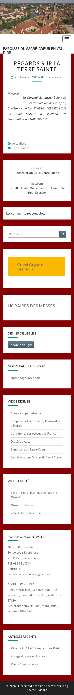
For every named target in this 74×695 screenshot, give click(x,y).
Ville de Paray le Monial (26, 513)
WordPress (58, 686)
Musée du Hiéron (22, 505)
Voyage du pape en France (28, 656)
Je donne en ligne (21, 345)
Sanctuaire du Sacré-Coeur (28, 449)
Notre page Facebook (25, 378)
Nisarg (42, 690)
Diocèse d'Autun (21, 441)
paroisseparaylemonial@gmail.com (29, 574)
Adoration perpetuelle (26, 413)
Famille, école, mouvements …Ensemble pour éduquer (37, 188)
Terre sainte (20, 148)
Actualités (19, 143)
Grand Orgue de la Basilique (33, 266)
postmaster (54, 77)
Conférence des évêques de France (33, 433)
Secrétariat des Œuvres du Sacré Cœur (36, 457)
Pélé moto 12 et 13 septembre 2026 (35, 648)
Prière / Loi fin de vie (24, 664)
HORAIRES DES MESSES (31, 305)
